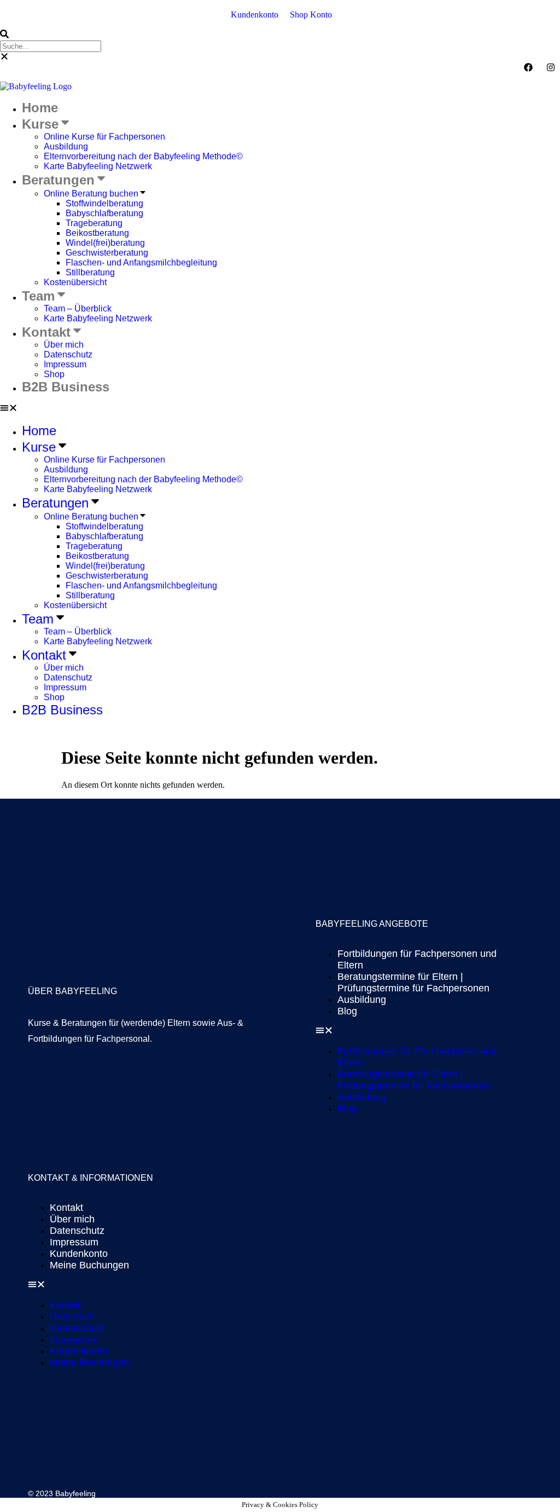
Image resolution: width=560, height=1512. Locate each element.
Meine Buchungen (89, 1265)
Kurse (40, 124)
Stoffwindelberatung (104, 203)
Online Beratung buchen (91, 193)
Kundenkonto (79, 1253)
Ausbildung (66, 146)
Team (38, 295)
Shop (54, 374)
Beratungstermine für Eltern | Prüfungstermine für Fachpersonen (413, 982)
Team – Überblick (78, 308)
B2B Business (65, 386)
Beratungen (58, 179)
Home (40, 107)
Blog (347, 1011)
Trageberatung (94, 223)
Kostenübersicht (75, 282)
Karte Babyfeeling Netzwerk (98, 166)
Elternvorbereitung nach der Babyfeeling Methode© (143, 156)
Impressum (65, 364)
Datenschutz (68, 354)
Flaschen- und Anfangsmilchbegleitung (141, 262)
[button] (280, 35)
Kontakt (46, 332)
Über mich (64, 344)
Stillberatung (90, 272)
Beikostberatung (97, 233)
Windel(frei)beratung (105, 242)
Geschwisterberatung (107, 252)
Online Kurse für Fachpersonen (104, 136)
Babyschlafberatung (104, 213)
